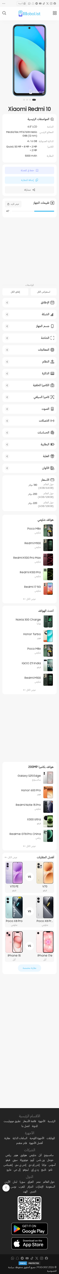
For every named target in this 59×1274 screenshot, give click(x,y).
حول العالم (49, 1181)
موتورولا (24, 1160)
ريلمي (8, 1155)
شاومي (32, 1155)
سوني (15, 1160)
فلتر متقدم (21, 1143)
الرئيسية (51, 1121)
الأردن (7, 1181)
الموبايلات (51, 1138)
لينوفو (26, 1169)
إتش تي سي (20, 1165)
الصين (33, 1191)
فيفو (8, 1160)
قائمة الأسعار (29, 1121)
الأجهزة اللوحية (37, 1138)
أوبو (32, 1160)
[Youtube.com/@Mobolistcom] (40, 3)
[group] (29, 60)
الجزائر (30, 1186)
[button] (35, 100)
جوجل (50, 1160)
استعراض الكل (43, 291)
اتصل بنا (25, 1126)
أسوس (52, 1165)
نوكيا (44, 1165)
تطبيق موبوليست (12, 1121)
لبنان (15, 1181)
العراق (31, 1181)
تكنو (50, 1169)
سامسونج (49, 1155)
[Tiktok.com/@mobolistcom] (44, 3)
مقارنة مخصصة (29, 968)
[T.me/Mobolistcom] (36, 3)
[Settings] (3, 3)
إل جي (17, 1169)
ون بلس (40, 1160)
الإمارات (39, 1186)
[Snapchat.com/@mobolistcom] (33, 3)
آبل (40, 1155)
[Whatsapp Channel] (29, 3)
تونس (13, 1186)
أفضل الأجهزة (36, 1143)
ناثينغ (43, 1169)
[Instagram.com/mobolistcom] (51, 3)
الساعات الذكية (20, 1138)
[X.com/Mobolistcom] (47, 3)
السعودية (50, 1186)
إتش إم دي (34, 1165)
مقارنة (7, 1138)
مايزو (9, 1169)
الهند (25, 1191)
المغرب (22, 1186)
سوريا (22, 1181)
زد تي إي (35, 1169)
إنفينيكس (8, 1165)
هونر (16, 1155)
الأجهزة (41, 1121)
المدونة (20, 3)
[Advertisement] (29, 248)
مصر (38, 1181)
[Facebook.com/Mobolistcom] (55, 3)
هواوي (23, 1155)
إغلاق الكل (15, 291)
